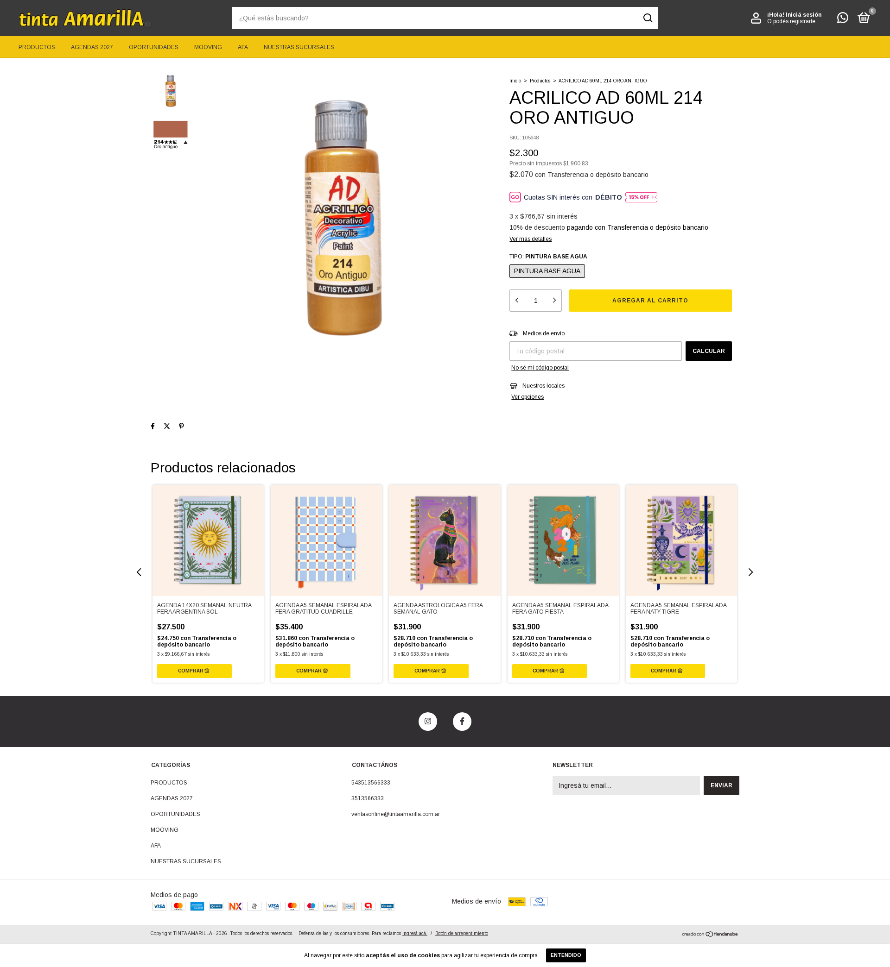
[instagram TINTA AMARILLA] (428, 721)
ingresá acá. (414, 933)
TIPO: (548, 256)
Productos (540, 80)
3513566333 (367, 798)
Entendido (566, 955)
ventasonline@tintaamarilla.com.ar (395, 814)
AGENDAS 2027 (92, 47)
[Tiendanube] (710, 935)
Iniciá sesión (803, 15)
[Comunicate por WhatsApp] (843, 20)
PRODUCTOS (37, 47)
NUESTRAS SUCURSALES (299, 47)
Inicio (515, 80)
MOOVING (208, 47)
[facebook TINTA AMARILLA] (462, 721)
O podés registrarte (791, 21)
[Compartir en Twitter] (167, 426)
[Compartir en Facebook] (153, 426)
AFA (243, 47)
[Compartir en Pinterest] (181, 426)
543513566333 (370, 782)
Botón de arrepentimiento (461, 933)
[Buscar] (647, 18)
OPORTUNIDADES (153, 47)
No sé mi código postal (540, 367)
